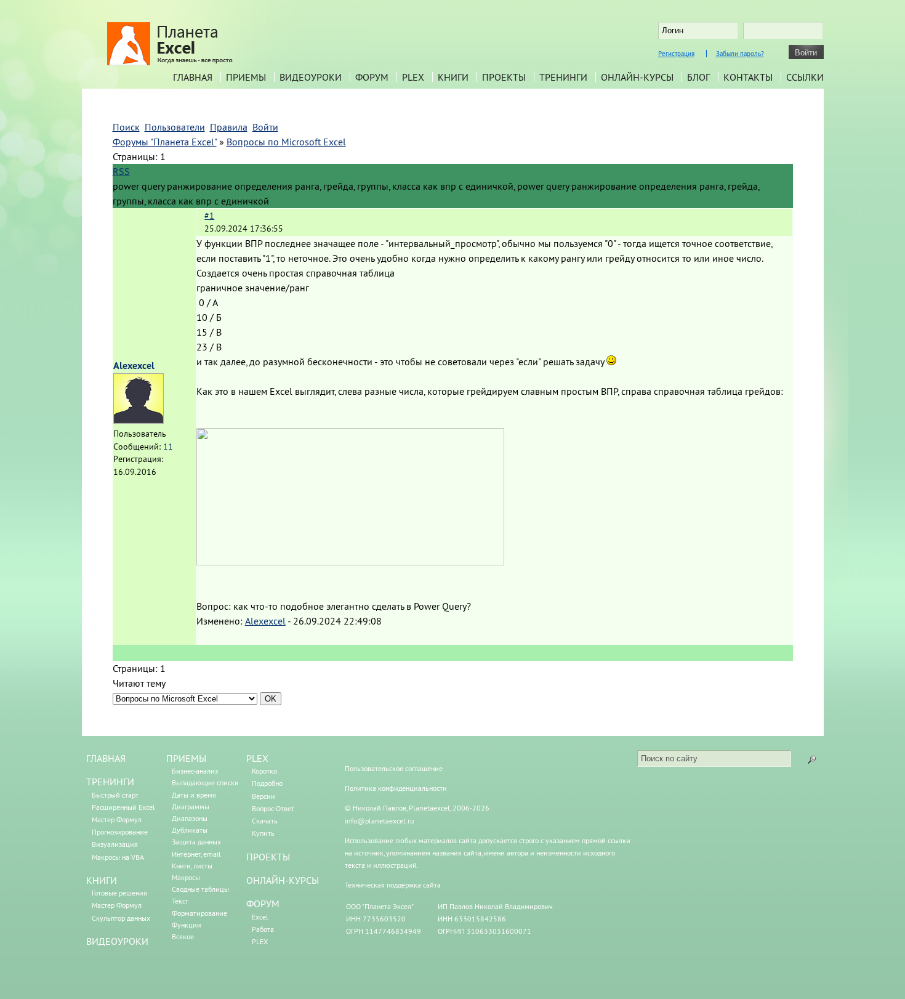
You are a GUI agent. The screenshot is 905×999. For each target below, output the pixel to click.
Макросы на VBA (118, 857)
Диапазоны (189, 818)
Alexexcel (134, 365)
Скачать (265, 820)
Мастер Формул (117, 819)
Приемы (246, 77)
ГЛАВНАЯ (106, 758)
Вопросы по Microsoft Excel (286, 141)
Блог (698, 77)
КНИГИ (101, 880)
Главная (192, 77)
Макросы (186, 877)
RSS (121, 171)
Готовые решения (119, 892)
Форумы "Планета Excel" (165, 141)
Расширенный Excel (123, 807)
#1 (209, 215)
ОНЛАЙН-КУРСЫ (282, 880)
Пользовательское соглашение (394, 768)
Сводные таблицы (200, 889)
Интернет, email (196, 854)
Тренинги (563, 77)
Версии (263, 796)
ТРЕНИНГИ (110, 781)
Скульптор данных (121, 918)
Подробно (267, 783)
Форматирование (199, 913)
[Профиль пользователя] (138, 420)
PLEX (413, 77)
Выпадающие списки (205, 782)
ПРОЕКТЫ (268, 857)
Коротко (264, 770)
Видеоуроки (311, 77)
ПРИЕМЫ (186, 758)
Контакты (748, 77)
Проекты (504, 77)
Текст (180, 900)
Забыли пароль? (740, 53)
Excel (260, 916)
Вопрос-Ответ (273, 808)
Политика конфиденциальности (396, 788)
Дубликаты (189, 830)
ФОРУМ (263, 903)
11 (168, 446)
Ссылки (805, 77)
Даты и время (194, 794)
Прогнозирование (120, 831)
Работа (263, 929)
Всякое (183, 936)
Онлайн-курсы (637, 77)
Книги (453, 77)
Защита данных (196, 841)
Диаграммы (190, 806)
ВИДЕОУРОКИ (117, 941)
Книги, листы (192, 865)
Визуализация (115, 844)
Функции (186, 924)
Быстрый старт (115, 794)
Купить (263, 833)
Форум (371, 77)
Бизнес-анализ (195, 770)
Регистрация (676, 53)
